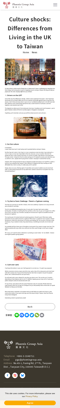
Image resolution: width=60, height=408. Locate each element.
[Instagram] (15, 375)
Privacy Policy (32, 396)
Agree (30, 403)
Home (26, 52)
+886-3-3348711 (25, 356)
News (34, 52)
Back (30, 306)
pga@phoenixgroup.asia (28, 359)
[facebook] (7, 375)
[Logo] (18, 5)
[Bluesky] (22, 375)
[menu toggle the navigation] (55, 5)
